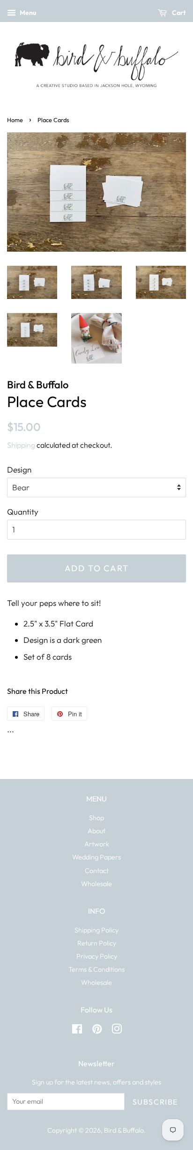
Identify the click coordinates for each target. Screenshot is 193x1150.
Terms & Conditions (96, 969)
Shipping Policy (96, 930)
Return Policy (96, 943)
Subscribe (155, 1101)
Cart (178, 12)
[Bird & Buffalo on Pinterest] (97, 1030)
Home (15, 120)
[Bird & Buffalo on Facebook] (77, 1030)
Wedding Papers (96, 857)
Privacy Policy (96, 956)
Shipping (21, 445)
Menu (27, 12)
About (96, 831)
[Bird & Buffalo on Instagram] (116, 1030)
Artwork (96, 844)
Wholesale (96, 884)
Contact (97, 870)
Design (19, 469)
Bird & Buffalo (124, 1130)
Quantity (22, 512)
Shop (96, 818)
